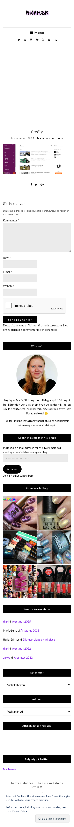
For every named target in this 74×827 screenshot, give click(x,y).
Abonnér (12, 469)
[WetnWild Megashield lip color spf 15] (54, 581)
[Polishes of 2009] (20, 581)
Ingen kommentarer (50, 138)
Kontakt (37, 786)
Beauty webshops (50, 783)
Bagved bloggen (22, 783)
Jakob (6, 657)
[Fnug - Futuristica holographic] (54, 547)
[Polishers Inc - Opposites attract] (20, 513)
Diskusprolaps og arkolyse (39, 639)
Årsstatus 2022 (21, 648)
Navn (7, 257)
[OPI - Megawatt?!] (54, 513)
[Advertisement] (37, 84)
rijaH (6, 621)
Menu (38, 32)
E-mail (7, 271)
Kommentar (11, 220)
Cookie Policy (19, 810)
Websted (8, 286)
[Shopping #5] (20, 547)
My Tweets (9, 769)
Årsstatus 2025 (21, 621)
